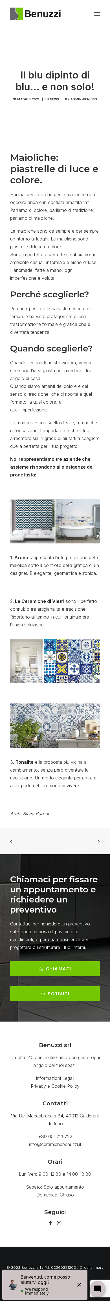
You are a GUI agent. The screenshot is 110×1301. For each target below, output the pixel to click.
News (54, 99)
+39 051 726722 (55, 1136)
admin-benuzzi (84, 99)
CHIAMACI (58, 968)
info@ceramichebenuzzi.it (55, 1144)
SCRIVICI (58, 993)
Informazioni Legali (55, 1078)
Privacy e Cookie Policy (55, 1086)
